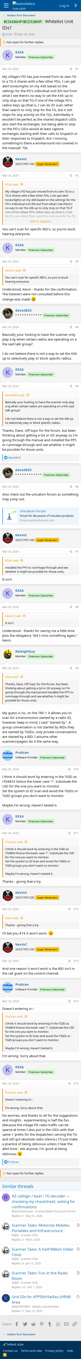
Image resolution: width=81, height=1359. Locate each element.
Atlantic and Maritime (45, 1307)
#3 (77, 261)
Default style (14, 1344)
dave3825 (23, 310)
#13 (76, 961)
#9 (77, 668)
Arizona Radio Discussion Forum (55, 1211)
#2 (77, 175)
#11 (76, 833)
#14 (76, 1001)
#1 (77, 69)
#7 (77, 551)
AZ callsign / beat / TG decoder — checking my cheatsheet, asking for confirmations (43, 1201)
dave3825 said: (15, 395)
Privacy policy (54, 1351)
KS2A (8, 34)
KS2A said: (12, 184)
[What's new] (75, 5)
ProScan (22, 752)
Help (70, 1351)
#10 (76, 769)
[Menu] (6, 5)
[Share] (71, 69)
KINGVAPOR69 (21, 1307)
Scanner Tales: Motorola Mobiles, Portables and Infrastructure (41, 1228)
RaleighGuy (25, 651)
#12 (76, 909)
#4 (77, 327)
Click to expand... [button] (40, 221)
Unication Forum (33, 511)
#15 (76, 1083)
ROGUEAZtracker (22, 1211)
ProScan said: (14, 842)
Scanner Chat (29, 1235)
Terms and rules (31, 1351)
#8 (77, 607)
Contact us (10, 1351)
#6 (77, 487)
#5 (77, 386)
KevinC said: (13, 270)
